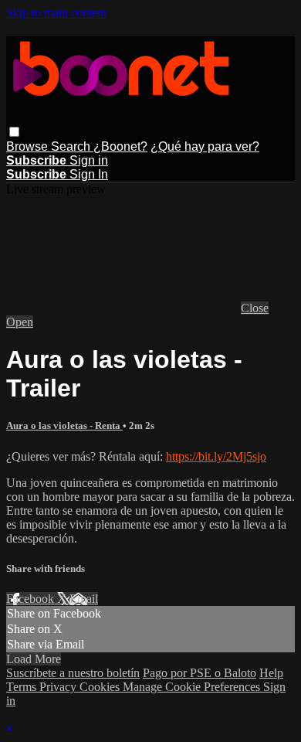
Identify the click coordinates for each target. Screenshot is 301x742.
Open (19, 321)
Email (83, 598)
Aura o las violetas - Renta (64, 425)
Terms (22, 686)
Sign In (88, 174)
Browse (28, 146)
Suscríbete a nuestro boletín (73, 672)
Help (271, 672)
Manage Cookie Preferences (193, 686)
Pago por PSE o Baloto (199, 672)
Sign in (88, 160)
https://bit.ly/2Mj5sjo (216, 456)
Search (72, 146)
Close (255, 308)
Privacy (59, 686)
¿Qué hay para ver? (204, 146)
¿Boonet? (120, 146)
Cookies (101, 686)
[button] (14, 132)
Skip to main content (56, 12)
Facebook (31, 598)
